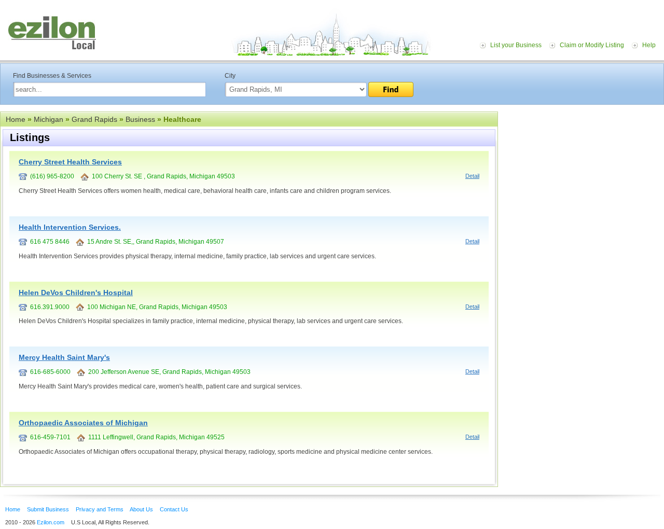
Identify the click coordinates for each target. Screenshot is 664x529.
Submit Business (48, 509)
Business (140, 119)
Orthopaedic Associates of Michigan (83, 423)
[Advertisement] (583, 175)
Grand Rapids (94, 119)
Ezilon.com (50, 522)
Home (15, 119)
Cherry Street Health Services (70, 162)
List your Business (516, 45)
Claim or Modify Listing (592, 45)
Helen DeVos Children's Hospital (76, 292)
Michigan (48, 119)
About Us (141, 509)
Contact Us (174, 509)
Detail (472, 176)
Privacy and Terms (99, 509)
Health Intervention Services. (70, 227)
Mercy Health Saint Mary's (64, 357)
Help (649, 45)
